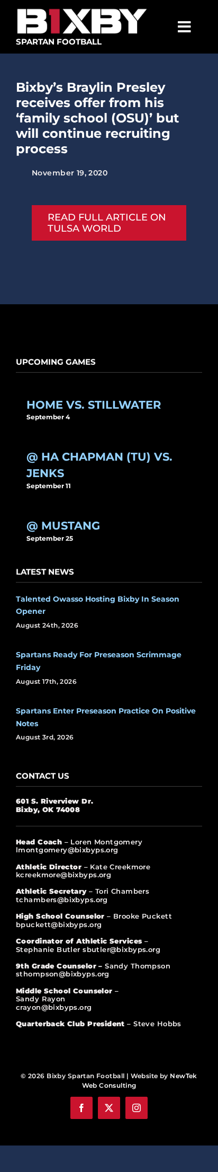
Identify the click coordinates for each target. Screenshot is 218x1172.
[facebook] (81, 1108)
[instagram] (136, 1108)
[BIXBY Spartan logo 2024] (82, 9)
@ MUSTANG (63, 525)
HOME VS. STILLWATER (93, 404)
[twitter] (109, 1108)
